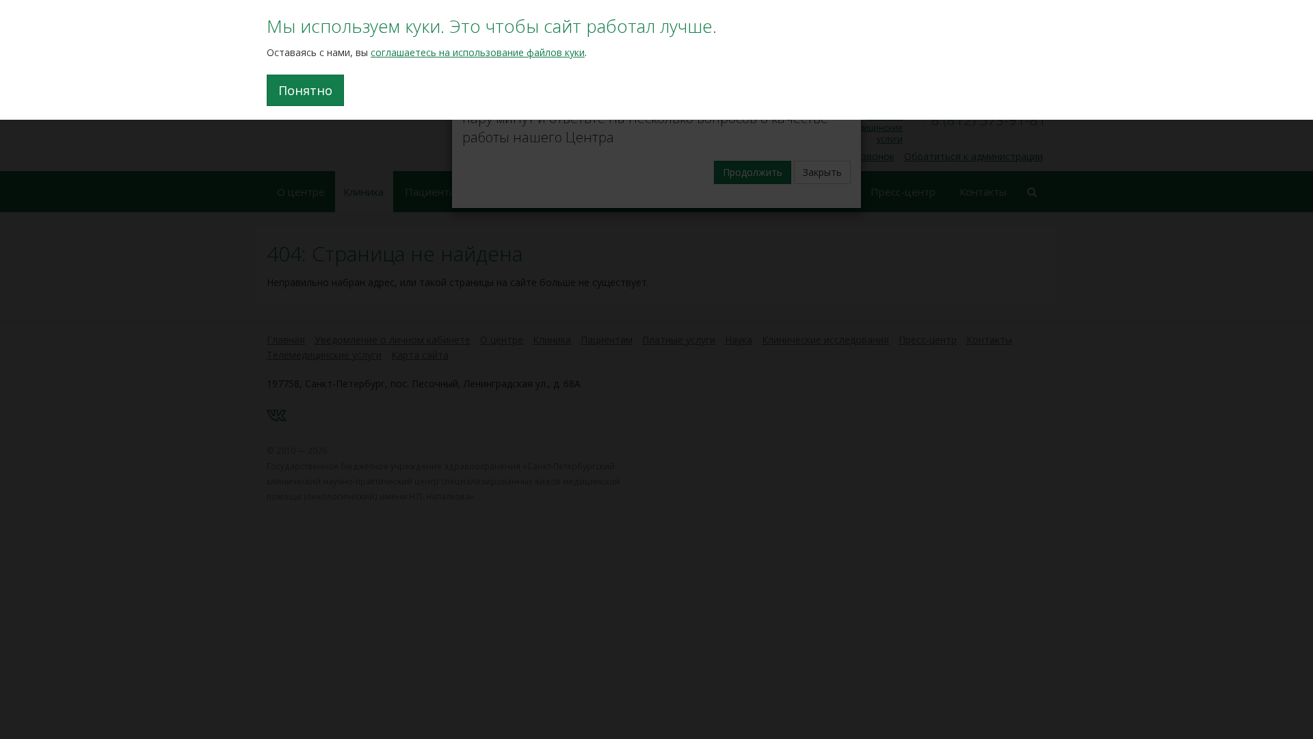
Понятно (305, 90)
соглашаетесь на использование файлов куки (478, 52)
